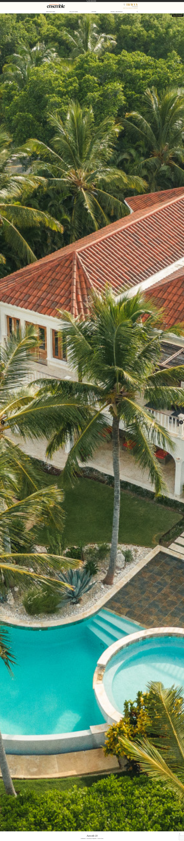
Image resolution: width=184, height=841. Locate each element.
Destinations (50, 11)
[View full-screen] (177, 15)
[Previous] (3, 422)
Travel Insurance (116, 11)
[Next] (181, 422)
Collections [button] (73, 11)
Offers (94, 11)
